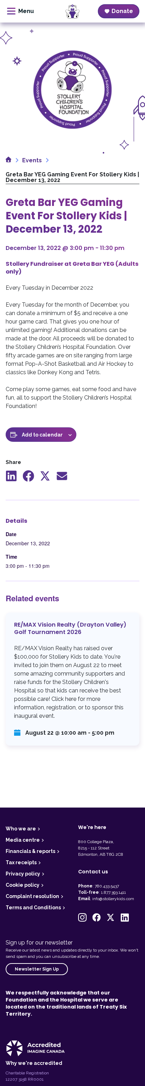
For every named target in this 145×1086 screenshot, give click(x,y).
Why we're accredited (34, 1063)
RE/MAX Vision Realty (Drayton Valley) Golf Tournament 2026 (72, 679)
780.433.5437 (107, 886)
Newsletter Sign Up (37, 969)
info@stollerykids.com (113, 898)
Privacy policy (23, 874)
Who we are (21, 828)
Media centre (23, 840)
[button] (82, 917)
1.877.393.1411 (113, 892)
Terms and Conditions (33, 907)
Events (32, 160)
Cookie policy (22, 885)
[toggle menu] (20, 11)
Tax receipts (21, 862)
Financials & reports (30, 851)
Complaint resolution (32, 896)
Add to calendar (42, 435)
